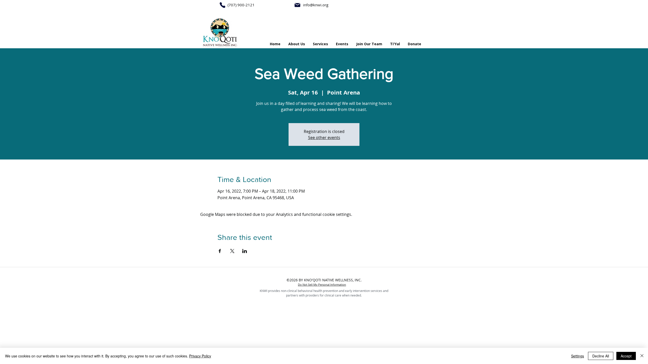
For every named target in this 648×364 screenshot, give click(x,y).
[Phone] (222, 5)
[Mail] (297, 5)
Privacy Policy (200, 355)
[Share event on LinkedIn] (244, 251)
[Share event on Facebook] (219, 251)
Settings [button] (577, 355)
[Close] (642, 356)
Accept (626, 355)
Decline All (600, 355)
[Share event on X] (232, 251)
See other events (324, 137)
